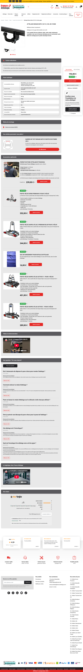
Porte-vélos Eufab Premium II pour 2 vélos (34, 193)
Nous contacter (60, 669)
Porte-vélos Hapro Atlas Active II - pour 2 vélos (36, 306)
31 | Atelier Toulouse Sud (76, 593)
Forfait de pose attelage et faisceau (32, 162)
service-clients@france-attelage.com (57, 584)
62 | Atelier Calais (74, 625)
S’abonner (27, 582)
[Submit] (28, 6)
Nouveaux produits (40, 581)
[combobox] (38, 6)
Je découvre (42, 149)
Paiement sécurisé (58, 561)
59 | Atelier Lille (73, 621)
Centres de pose (41, 561)
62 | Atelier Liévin (74, 628)
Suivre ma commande (57, 8)
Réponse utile (6, 380)
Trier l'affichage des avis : (35, 514)
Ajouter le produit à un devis (72, 85)
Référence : (70, 88)
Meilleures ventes (39, 583)
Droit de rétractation (40, 669)
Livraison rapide (8, 561)
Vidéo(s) (14, 54)
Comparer (73, 113)
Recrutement (66, 669)
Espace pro (52, 8)
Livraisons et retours (4, 669)
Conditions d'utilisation (21, 669)
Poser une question (10, 365)
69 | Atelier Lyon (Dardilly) (76, 636)
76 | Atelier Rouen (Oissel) (76, 642)
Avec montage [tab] (77, 69)
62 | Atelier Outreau (74, 630)
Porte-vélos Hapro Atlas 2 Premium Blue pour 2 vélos (38, 224)
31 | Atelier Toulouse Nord (76, 590)
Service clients (25, 561)
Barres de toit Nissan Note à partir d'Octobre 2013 (41, 140)
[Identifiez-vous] (76, 7)
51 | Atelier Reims (74, 618)
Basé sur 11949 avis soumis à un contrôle (12, 546)
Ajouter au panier (43, 181)
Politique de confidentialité (30, 669)
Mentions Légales (12, 669)
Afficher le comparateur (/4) (40, 671)
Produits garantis (74, 561)
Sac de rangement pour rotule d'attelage (34, 254)
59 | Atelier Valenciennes (75, 623)
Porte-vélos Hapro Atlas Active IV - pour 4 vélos (36, 276)
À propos (46, 669)
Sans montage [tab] (69, 69)
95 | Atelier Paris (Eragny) (76, 649)
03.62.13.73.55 (52, 587)
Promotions (38, 579)
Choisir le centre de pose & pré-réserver (73, 109)
